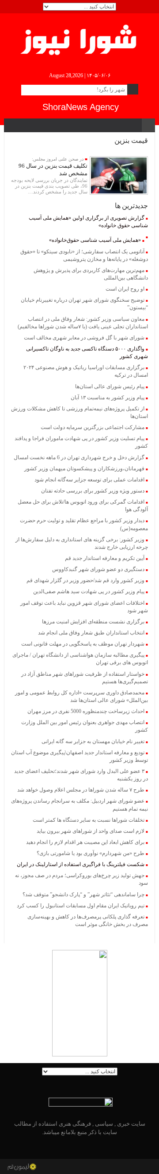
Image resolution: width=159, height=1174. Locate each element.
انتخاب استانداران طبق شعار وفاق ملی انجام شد (91, 633)
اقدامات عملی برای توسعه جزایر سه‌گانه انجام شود (89, 480)
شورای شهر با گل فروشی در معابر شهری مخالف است (84, 338)
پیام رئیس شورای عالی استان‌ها (109, 386)
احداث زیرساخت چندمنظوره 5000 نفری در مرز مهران (85, 711)
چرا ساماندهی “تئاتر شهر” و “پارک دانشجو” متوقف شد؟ (83, 894)
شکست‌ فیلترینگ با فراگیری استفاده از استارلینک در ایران (80, 864)
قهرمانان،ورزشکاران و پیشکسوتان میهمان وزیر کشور (84, 468)
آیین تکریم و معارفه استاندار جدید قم (104, 558)
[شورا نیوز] (80, 38)
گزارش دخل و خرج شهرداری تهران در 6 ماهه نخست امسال (79, 457)
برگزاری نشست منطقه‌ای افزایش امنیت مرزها (93, 622)
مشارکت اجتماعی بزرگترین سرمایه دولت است (92, 427)
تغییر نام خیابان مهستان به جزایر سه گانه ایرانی (93, 741)
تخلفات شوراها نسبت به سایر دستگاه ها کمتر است (88, 820)
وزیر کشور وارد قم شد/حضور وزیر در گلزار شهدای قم (85, 580)
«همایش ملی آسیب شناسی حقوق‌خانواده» (95, 240)
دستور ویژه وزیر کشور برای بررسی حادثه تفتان (92, 491)
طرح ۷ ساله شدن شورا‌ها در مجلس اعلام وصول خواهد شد (80, 790)
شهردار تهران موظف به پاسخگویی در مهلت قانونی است (82, 644)
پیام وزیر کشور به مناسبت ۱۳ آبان (107, 397)
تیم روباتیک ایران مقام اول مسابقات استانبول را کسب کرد (80, 905)
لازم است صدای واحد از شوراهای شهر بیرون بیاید (90, 831)
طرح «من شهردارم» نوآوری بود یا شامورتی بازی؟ (90, 853)
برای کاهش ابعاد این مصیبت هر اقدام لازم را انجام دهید (85, 842)
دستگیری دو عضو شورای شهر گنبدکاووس (98, 569)
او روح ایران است (125, 289)
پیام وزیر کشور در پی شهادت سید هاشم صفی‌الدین (88, 591)
